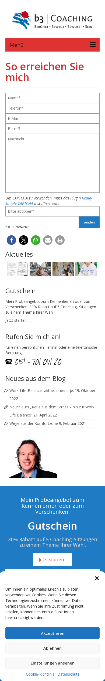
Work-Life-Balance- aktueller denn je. (41, 390)
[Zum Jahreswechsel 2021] (85, 269)
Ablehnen (52, 648)
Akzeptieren (52, 633)
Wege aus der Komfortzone (33, 423)
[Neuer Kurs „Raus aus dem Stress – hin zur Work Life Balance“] (39, 269)
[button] (97, 578)
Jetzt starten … (18, 320)
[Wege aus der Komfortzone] (62, 269)
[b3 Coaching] (52, 21)
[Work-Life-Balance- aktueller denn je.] (16, 269)
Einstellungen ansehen (53, 663)
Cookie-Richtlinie (40, 674)
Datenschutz (68, 674)
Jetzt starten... (52, 560)
